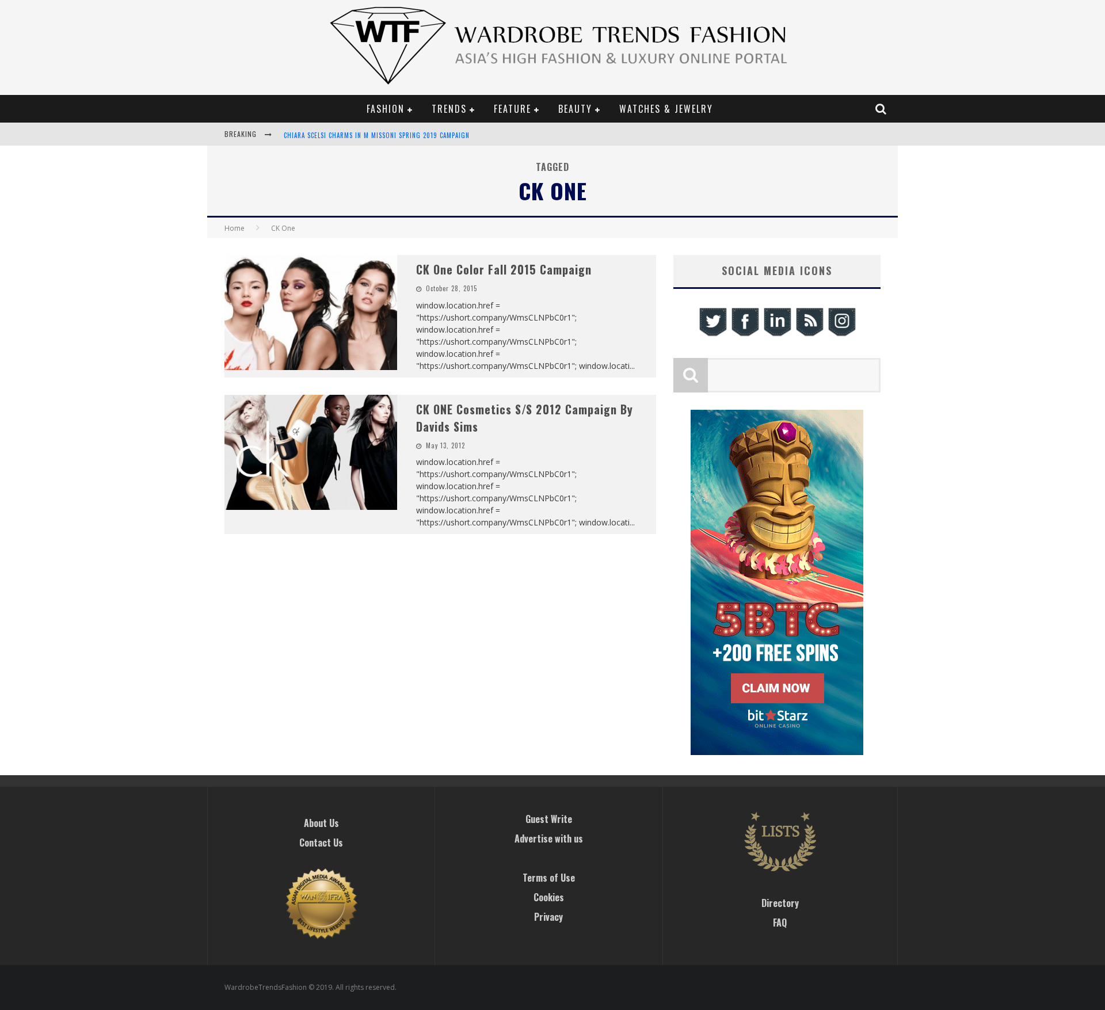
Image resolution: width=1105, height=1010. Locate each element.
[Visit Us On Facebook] (745, 334)
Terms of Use (549, 878)
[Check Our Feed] (809, 334)
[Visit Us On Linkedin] (777, 334)
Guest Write (548, 819)
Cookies (549, 897)
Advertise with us (549, 838)
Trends (449, 109)
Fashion (386, 109)
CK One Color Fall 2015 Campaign (504, 269)
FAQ (780, 922)
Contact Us (321, 842)
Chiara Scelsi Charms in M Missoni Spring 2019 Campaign (377, 135)
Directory (780, 903)
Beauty (575, 109)
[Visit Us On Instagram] (841, 334)
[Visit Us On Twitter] (712, 334)
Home (234, 228)
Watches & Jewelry (666, 109)
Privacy (548, 917)
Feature (512, 109)
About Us (321, 823)
